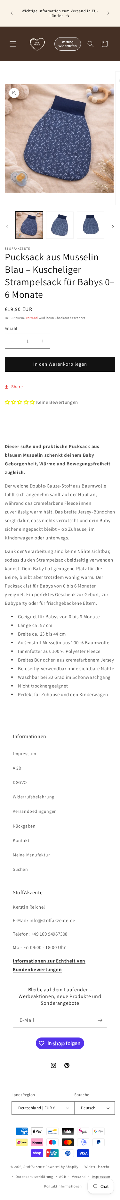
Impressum (24, 753)
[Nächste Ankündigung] (108, 13)
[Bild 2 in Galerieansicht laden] (59, 225)
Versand (32, 318)
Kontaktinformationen (63, 1186)
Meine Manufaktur (31, 855)
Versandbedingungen (35, 811)
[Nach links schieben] (7, 227)
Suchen (20, 869)
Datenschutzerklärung (34, 1176)
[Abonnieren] (100, 1020)
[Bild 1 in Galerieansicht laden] (29, 225)
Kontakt (21, 840)
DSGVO (20, 782)
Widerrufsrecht (97, 1166)
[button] (13, 44)
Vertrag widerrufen (68, 44)
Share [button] (17, 386)
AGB (17, 768)
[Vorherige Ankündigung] (12, 13)
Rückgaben (24, 826)
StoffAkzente (33, 1166)
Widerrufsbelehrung (33, 797)
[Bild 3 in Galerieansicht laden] (90, 225)
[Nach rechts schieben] (113, 227)
